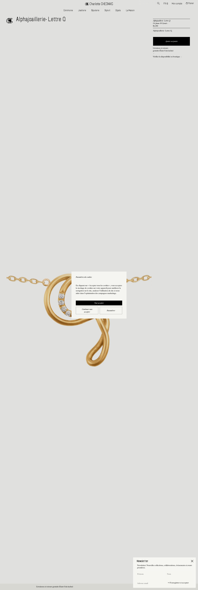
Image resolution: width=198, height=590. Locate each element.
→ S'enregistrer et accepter (178, 583)
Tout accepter (99, 303)
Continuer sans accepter (87, 311)
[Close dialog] (192, 561)
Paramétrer (111, 311)
